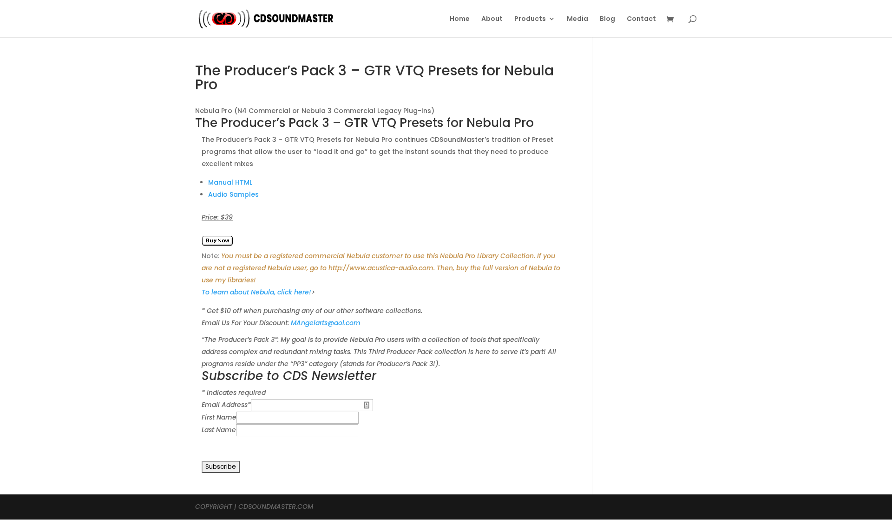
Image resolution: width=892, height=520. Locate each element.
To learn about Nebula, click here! (256, 292)
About (492, 19)
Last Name (219, 429)
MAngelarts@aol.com (326, 322)
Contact (641, 19)
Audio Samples (233, 194)
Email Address (226, 404)
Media (577, 19)
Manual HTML (230, 182)
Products (530, 19)
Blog (607, 19)
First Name (219, 417)
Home (460, 19)
